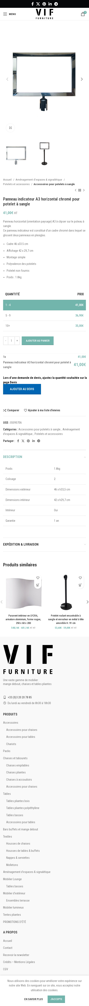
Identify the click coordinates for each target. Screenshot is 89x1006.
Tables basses (14, 815)
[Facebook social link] (32, 4)
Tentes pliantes (12, 914)
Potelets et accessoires (16, 184)
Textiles (7, 836)
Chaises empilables (17, 765)
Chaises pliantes (16, 772)
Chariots (11, 744)
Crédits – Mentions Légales (19, 962)
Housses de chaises (18, 843)
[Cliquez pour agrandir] (10, 128)
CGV (5, 969)
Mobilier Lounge (12, 879)
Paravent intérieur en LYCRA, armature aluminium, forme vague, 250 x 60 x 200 (23, 619)
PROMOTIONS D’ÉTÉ (14, 922)
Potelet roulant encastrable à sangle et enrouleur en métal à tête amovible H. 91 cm (66, 619)
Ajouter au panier (37, 340)
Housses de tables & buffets (23, 850)
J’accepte (56, 999)
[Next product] (84, 190)
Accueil (7, 179)
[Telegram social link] (56, 4)
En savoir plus (33, 999)
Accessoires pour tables (20, 736)
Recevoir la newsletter (16, 955)
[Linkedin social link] (50, 4)
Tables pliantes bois (18, 801)
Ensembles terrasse (18, 900)
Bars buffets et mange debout (20, 829)
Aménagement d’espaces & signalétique (39, 179)
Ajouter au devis (22, 389)
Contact (7, 947)
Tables (7, 793)
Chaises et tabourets (15, 758)
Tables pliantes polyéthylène (22, 808)
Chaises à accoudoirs (19, 779)
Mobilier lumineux (13, 907)
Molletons (12, 865)
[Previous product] (75, 190)
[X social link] (38, 4)
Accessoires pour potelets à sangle (54, 184)
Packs (6, 751)
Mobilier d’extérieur (14, 893)
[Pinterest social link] (44, 4)
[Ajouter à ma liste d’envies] (37, 578)
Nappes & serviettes (18, 857)
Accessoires (10, 722)
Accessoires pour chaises (21, 729)
